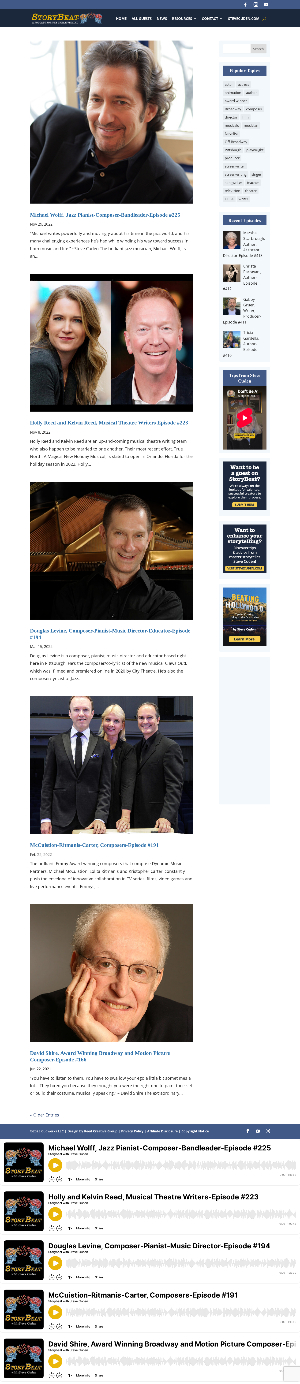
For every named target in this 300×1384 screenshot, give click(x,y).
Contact (210, 18)
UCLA (229, 199)
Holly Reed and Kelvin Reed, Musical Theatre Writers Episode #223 (109, 423)
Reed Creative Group (100, 1131)
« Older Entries (44, 1115)
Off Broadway (236, 141)
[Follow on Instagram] (255, 4)
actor (229, 84)
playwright (254, 150)
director (231, 117)
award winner (236, 100)
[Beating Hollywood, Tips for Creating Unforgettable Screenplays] (244, 644)
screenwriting (236, 174)
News (162, 18)
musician (251, 125)
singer (256, 174)
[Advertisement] (244, 730)
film (245, 117)
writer (243, 199)
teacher (253, 182)
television (232, 190)
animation (233, 92)
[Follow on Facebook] (245, 5)
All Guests (142, 18)
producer (232, 158)
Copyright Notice (195, 1131)
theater (251, 190)
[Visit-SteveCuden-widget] (244, 571)
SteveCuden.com (243, 18)
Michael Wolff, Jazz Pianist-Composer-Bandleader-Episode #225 (105, 215)
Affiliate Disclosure (162, 1131)
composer (254, 109)
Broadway (233, 109)
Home (121, 18)
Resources (182, 18)
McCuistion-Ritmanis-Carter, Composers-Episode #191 (94, 845)
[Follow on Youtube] (266, 5)
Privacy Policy (132, 1131)
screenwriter (235, 166)
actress (243, 84)
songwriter (233, 182)
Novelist (231, 133)
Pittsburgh (233, 150)
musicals (232, 125)
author (251, 92)
